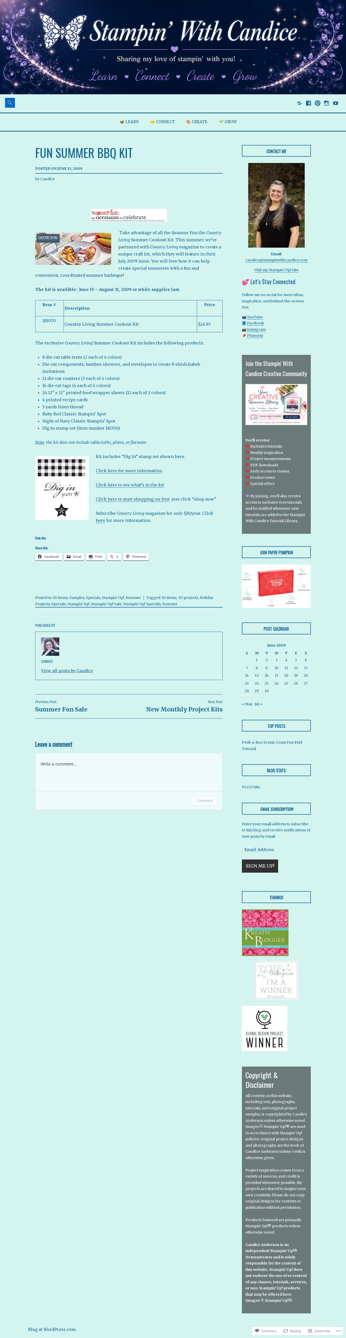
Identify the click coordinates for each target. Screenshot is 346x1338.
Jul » (258, 704)
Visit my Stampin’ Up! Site (276, 270)
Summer (133, 597)
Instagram (256, 329)
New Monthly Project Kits (184, 706)
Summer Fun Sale (61, 706)
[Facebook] (308, 105)
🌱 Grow (228, 121)
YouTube (255, 317)
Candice (47, 179)
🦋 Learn (129, 121)
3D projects (188, 597)
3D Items (60, 597)
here (100, 520)
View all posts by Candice (67, 670)
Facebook (255, 323)
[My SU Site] (299, 105)
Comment (205, 800)
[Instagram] (326, 105)
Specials (93, 597)
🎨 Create (196, 121)
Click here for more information (129, 470)
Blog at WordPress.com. (52, 1329)
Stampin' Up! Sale (106, 604)
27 (306, 683)
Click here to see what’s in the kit (130, 484)
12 (296, 668)
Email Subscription (276, 809)
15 (257, 675)
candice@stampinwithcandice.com (276, 260)
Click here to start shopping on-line (133, 499)
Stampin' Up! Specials (142, 604)
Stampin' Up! (113, 597)
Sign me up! (260, 866)
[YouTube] (335, 105)
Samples (76, 597)
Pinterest (255, 335)
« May (247, 704)
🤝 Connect (162, 121)
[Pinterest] (317, 105)
